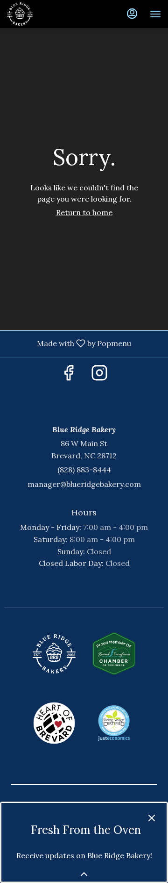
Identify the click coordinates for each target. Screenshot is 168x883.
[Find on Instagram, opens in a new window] (99, 375)
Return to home (84, 212)
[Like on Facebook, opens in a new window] (68, 375)
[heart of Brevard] (54, 723)
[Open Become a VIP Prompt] (84, 874)
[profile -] (132, 13)
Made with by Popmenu (69, 343)
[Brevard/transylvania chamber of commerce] (113, 653)
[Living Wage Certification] (113, 723)
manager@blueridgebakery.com (84, 484)
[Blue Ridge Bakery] (54, 653)
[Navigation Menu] (155, 14)
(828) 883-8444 (84, 469)
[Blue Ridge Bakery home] (49, 14)
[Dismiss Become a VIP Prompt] (151, 818)
